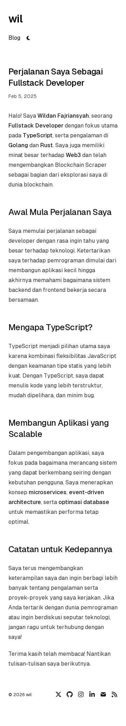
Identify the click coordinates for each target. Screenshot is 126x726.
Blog (14, 37)
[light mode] (28, 37)
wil (15, 19)
